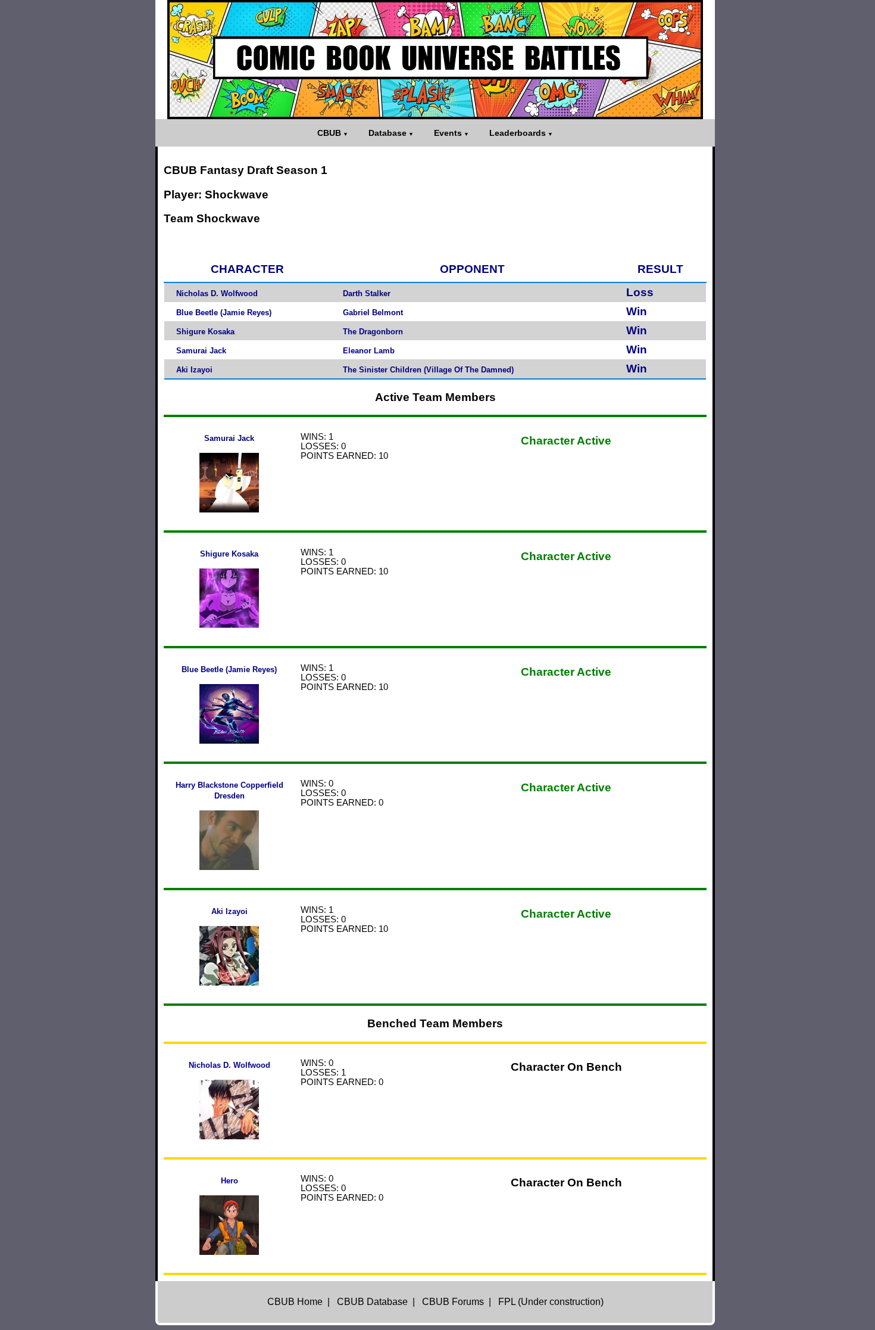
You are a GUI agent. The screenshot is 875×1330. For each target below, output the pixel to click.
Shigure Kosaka (205, 331)
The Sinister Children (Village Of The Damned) (428, 369)
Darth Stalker (366, 293)
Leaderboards (517, 133)
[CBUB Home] (435, 59)
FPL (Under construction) (551, 1302)
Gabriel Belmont (373, 312)
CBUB (329, 133)
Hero (229, 1180)
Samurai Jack (201, 350)
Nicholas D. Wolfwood (217, 293)
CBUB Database (372, 1302)
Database (387, 133)
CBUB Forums (453, 1302)
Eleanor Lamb (369, 350)
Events (448, 133)
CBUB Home (295, 1302)
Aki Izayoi (194, 369)
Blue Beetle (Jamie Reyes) (223, 312)
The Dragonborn (373, 331)
